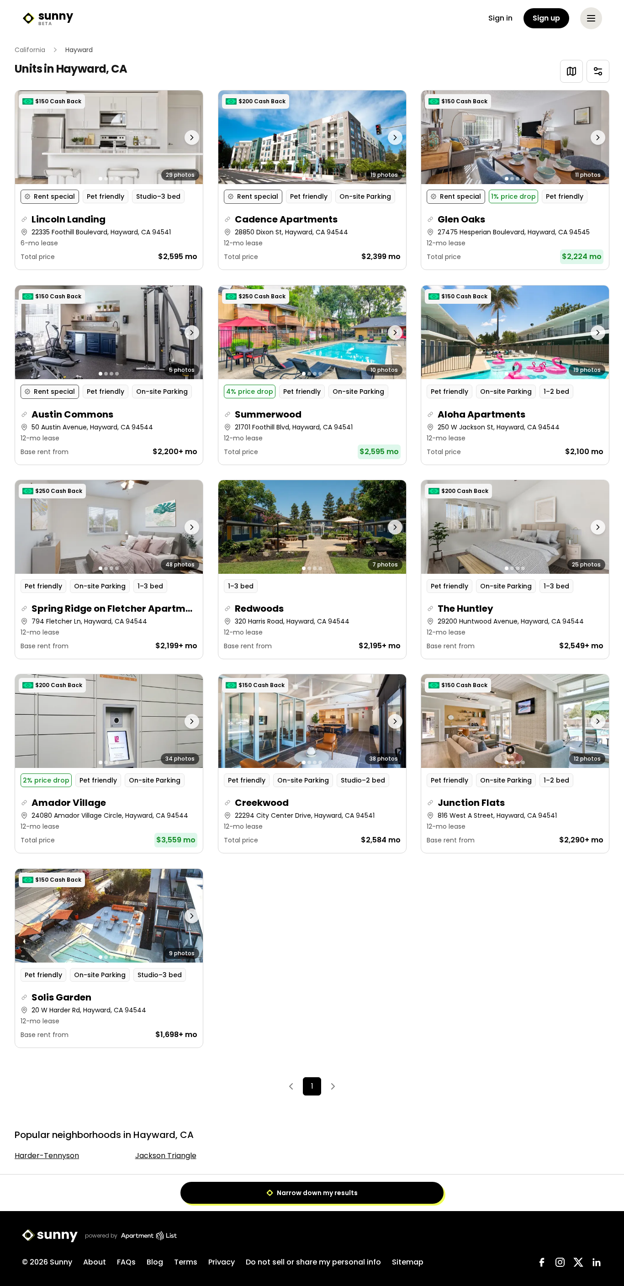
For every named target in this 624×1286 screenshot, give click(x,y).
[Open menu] (591, 18)
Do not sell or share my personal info (313, 1262)
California (30, 49)
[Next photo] (179, 137)
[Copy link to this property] (24, 219)
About (94, 1262)
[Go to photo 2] (106, 179)
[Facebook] (541, 1262)
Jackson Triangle (165, 1155)
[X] (578, 1262)
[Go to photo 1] (100, 179)
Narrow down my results (317, 1192)
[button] (109, 180)
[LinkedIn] (596, 1262)
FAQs (126, 1262)
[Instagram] (560, 1262)
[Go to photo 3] (111, 179)
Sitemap (407, 1262)
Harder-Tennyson (47, 1155)
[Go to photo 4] (117, 179)
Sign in (500, 18)
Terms (185, 1262)
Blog (155, 1262)
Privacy (221, 1262)
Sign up (546, 18)
